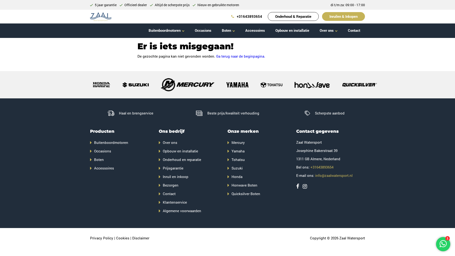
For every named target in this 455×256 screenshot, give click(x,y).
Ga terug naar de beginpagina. (240, 56)
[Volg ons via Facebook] (297, 186)
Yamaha (238, 151)
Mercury (238, 142)
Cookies (122, 238)
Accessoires (255, 30)
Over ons (327, 30)
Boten (226, 30)
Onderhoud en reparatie (182, 159)
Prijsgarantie (173, 168)
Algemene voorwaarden (182, 210)
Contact (354, 30)
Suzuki (237, 168)
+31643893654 (249, 16)
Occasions (203, 30)
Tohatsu (238, 159)
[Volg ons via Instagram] (305, 186)
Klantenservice (175, 202)
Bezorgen (170, 185)
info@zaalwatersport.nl (334, 175)
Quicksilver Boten (246, 193)
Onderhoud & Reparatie (293, 16)
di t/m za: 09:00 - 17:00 (348, 5)
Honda (237, 176)
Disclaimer (140, 238)
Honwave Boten (244, 185)
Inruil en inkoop (175, 176)
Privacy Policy (101, 238)
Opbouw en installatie (292, 30)
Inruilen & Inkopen (343, 16)
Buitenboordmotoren (165, 30)
